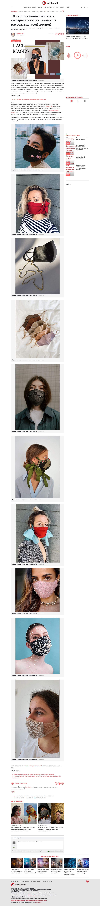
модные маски (20, 798)
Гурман (55, 7)
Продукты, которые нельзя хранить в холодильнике (81, 157)
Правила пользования (15, 900)
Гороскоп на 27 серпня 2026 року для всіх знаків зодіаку (43, 871)
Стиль (34, 7)
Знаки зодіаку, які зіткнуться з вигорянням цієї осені (30, 871)
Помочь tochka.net (24, 11)
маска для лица (38, 796)
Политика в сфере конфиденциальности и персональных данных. (33, 900)
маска (28, 796)
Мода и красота (16, 41)
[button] (84, 7)
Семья (40, 7)
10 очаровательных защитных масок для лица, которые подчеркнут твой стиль (23, 829)
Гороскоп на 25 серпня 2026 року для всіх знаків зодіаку (83, 871)
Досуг (68, 7)
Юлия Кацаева (20, 33)
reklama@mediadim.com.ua (33, 895)
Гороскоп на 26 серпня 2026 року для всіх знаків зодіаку (56, 871)
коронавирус (50, 796)
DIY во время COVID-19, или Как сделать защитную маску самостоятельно (50, 829)
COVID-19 (30, 798)
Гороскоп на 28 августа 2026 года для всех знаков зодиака (16, 871)
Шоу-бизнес (27, 7)
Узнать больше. (38, 902)
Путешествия (47, 7)
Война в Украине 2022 (38, 11)
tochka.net (49, 106)
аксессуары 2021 (41, 798)
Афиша (62, 7)
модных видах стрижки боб (33, 765)
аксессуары (19, 796)
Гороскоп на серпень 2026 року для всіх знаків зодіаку (77, 37)
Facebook (28, 787)
